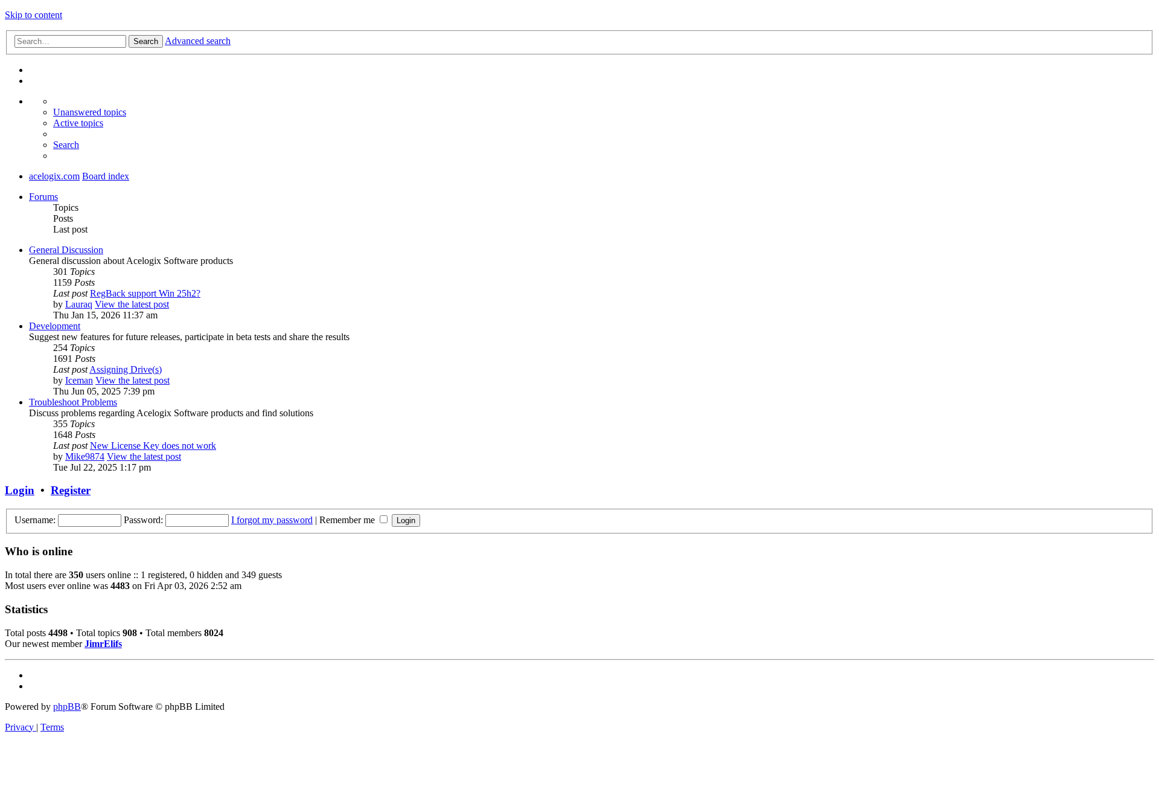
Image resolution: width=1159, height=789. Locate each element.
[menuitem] (89, 112)
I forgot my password (272, 520)
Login (19, 490)
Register (71, 490)
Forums (43, 197)
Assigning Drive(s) (125, 369)
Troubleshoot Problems (73, 402)
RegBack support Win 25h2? (145, 293)
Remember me (348, 520)
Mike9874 (84, 456)
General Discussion (66, 250)
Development (54, 326)
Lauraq (78, 304)
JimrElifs (103, 644)
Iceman (79, 380)
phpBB (67, 706)
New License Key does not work (153, 445)
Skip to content (33, 15)
